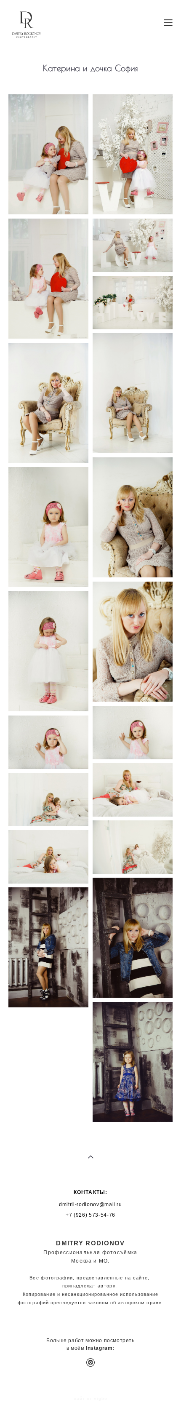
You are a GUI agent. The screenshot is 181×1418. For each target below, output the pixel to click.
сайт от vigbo (90, 1399)
